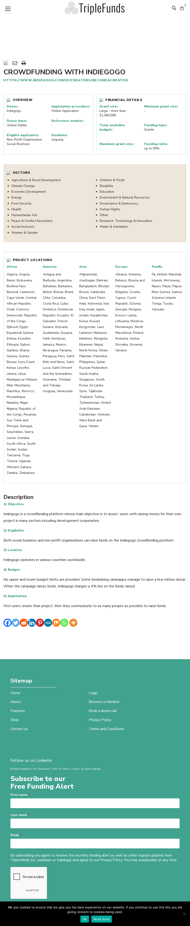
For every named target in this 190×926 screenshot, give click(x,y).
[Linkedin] (32, 623)
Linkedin (44, 760)
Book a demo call (103, 710)
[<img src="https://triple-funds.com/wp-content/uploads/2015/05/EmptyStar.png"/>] (5, 63)
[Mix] (56, 623)
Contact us (19, 728)
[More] (73, 623)
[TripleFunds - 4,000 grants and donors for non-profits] (95, 7)
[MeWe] (48, 623)
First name (20, 795)
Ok (85, 919)
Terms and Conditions (106, 728)
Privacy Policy (100, 719)
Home (15, 693)
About (15, 701)
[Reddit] (24, 623)
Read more (102, 919)
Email (16, 835)
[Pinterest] (40, 623)
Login (93, 693)
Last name (19, 815)
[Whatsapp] (64, 623)
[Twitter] (16, 623)
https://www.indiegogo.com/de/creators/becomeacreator (65, 80)
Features (17, 710)
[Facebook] (7, 623)
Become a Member (104, 701)
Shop (14, 719)
